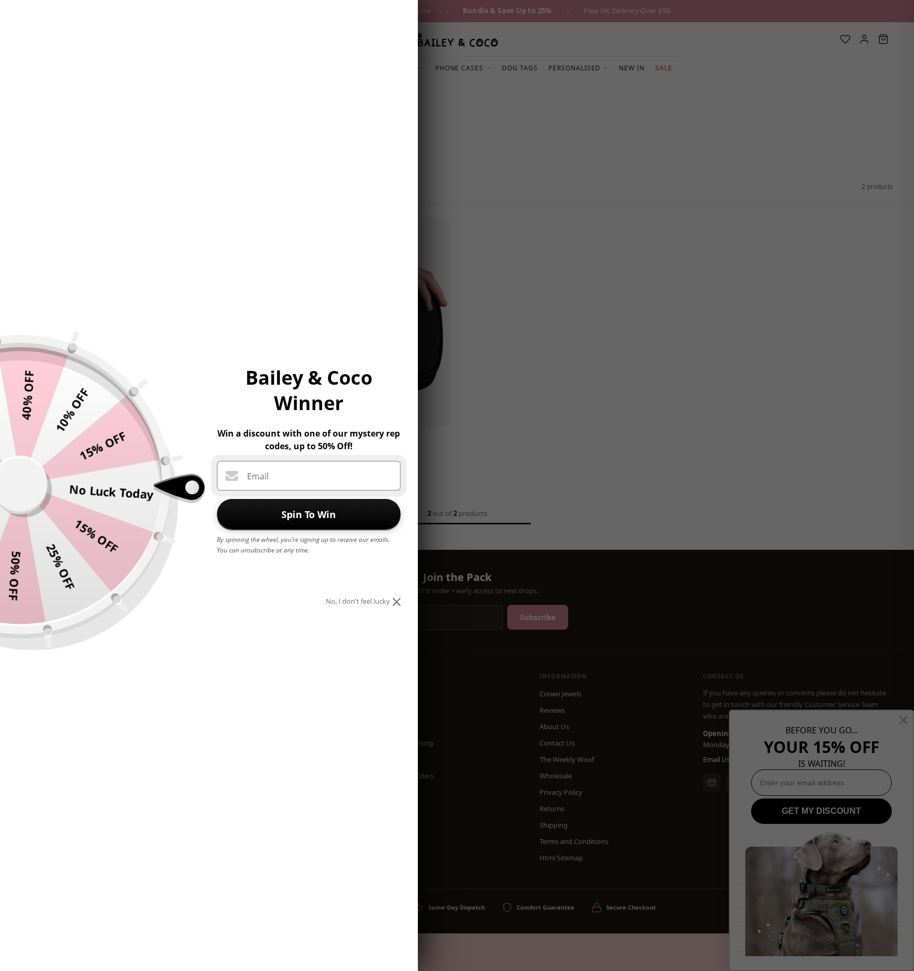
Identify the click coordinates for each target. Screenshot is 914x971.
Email (258, 476)
